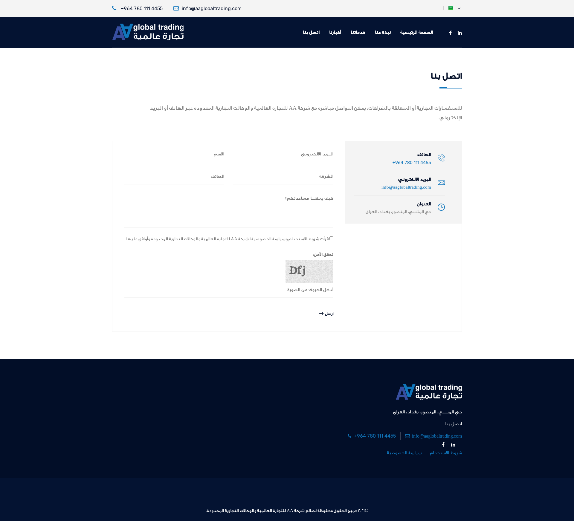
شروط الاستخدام (446, 453)
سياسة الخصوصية (404, 453)
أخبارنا (335, 32)
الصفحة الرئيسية (416, 32)
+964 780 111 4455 (141, 8)
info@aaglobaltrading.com (212, 8)
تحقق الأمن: (323, 254)
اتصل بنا (311, 32)
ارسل (328, 313)
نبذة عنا (383, 32)
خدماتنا (358, 32)
